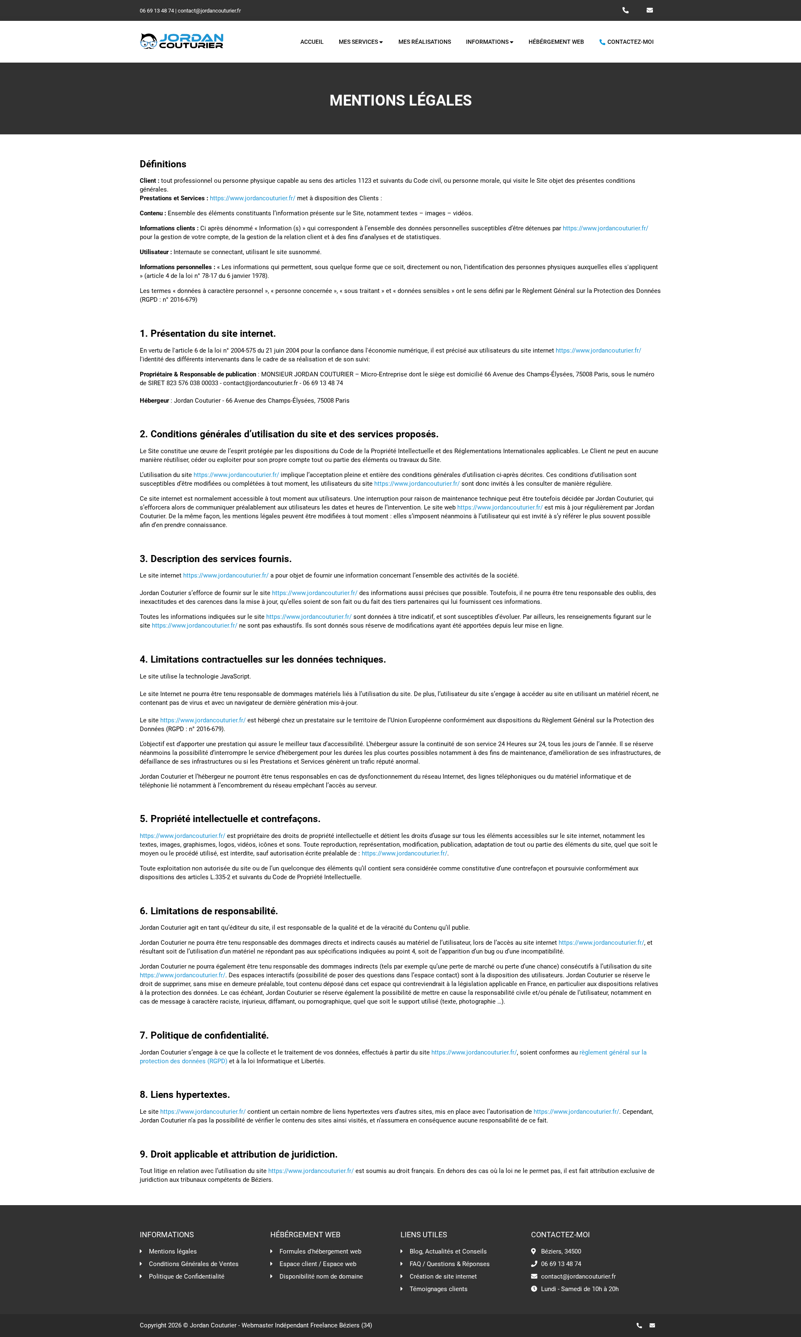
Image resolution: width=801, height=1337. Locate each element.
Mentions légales (173, 1251)
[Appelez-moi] (642, 1325)
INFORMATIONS (488, 42)
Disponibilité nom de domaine (321, 1276)
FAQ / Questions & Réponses (450, 1264)
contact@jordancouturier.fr (209, 11)
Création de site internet (443, 1276)
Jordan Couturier (213, 1325)
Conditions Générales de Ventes (194, 1264)
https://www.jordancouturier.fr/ (252, 198)
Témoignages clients (439, 1289)
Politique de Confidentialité (186, 1276)
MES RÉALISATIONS (424, 42)
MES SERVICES (359, 42)
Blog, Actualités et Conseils (448, 1251)
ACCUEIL (312, 42)
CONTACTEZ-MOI (630, 42)
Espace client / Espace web (318, 1264)
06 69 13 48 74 (157, 11)
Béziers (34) (355, 1325)
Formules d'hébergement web (320, 1251)
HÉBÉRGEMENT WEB (556, 42)
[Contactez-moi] (655, 1325)
